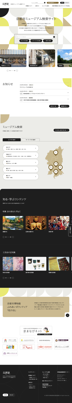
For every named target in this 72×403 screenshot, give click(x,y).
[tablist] (36, 139)
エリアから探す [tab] (11, 139)
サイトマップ (59, 376)
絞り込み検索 (45, 374)
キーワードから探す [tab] (30, 139)
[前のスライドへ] (8, 70)
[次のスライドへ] (17, 70)
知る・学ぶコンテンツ (47, 380)
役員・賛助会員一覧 (33, 379)
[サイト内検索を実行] (44, 2)
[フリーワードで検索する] (54, 37)
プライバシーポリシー (61, 378)
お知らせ (37, 5)
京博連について (29, 5)
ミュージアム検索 (45, 5)
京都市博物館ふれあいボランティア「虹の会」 (61, 5)
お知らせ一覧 (31, 386)
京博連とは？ (70, 230)
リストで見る (45, 375)
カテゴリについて (60, 375)
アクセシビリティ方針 (61, 380)
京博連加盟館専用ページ (52, 2)
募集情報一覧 (32, 387)
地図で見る (45, 377)
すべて (30, 384)
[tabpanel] (36, 160)
